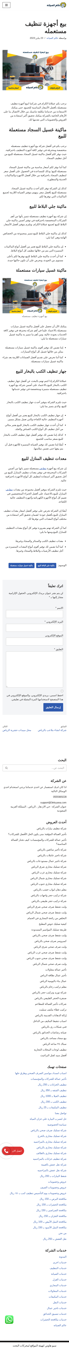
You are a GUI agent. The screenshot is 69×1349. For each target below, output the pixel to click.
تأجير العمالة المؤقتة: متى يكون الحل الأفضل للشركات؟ (37, 834)
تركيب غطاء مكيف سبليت (52, 1009)
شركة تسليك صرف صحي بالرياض (48, 1130)
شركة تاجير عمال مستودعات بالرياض (46, 861)
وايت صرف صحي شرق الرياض (50, 946)
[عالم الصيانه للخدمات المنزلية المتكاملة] (56, 5)
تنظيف (42, 468)
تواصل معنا (60, 1113)
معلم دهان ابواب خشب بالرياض (49, 889)
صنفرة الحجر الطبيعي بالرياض (50, 998)
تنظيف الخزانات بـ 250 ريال (52, 1084)
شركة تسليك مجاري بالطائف (51, 1153)
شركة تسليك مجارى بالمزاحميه (50, 1141)
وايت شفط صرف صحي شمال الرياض (46, 912)
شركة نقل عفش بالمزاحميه (52, 1170)
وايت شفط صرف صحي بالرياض (49, 935)
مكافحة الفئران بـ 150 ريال (52, 1216)
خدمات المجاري (58, 1285)
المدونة (62, 1256)
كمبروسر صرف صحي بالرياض (50, 941)
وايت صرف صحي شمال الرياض (49, 963)
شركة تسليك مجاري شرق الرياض (48, 866)
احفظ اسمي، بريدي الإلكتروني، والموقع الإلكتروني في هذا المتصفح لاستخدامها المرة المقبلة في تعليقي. (35, 697)
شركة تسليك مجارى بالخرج (52, 1136)
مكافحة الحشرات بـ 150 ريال (51, 1204)
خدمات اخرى (59, 1262)
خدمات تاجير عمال (56, 1308)
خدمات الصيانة (58, 1273)
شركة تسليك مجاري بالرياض (51, 1147)
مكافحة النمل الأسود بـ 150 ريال (49, 1227)
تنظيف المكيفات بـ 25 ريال (52, 1107)
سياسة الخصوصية (56, 1124)
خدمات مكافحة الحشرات (53, 1319)
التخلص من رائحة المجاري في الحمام (46, 918)
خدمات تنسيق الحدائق (54, 1313)
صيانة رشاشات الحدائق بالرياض (49, 1032)
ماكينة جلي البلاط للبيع (46, 565)
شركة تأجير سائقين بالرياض (51, 849)
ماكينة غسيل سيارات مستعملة (21, 565)
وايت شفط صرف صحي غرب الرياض (47, 952)
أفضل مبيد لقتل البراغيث (53, 1055)
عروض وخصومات (57, 1181)
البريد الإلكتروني (54, 621)
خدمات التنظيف (58, 1268)
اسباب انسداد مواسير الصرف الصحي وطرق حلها (40, 1073)
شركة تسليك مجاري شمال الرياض (48, 878)
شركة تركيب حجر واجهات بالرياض (48, 895)
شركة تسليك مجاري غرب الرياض (49, 872)
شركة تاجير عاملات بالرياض (52, 855)
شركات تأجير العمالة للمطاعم (50, 1003)
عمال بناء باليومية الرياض (53, 981)
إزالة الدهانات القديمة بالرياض (50, 1015)
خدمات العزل (59, 1279)
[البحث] (6, 767)
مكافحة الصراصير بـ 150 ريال (51, 1210)
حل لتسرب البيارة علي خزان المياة (48, 1118)
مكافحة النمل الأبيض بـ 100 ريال (49, 1221)
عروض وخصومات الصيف (53, 1187)
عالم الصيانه (60, 1325)
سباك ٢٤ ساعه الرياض (54, 1043)
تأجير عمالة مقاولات (55, 969)
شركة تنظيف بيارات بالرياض (51, 828)
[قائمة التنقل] (6, 5)
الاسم (59, 607)
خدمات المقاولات (57, 1291)
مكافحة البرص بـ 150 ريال (53, 1198)
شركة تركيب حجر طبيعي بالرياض (48, 901)
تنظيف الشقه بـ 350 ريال (53, 1090)
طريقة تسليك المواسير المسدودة (48, 929)
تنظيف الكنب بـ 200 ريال (53, 1101)
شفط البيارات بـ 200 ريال (53, 1176)
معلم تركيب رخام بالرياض (53, 986)
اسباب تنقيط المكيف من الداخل (49, 1021)
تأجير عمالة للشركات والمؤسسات (48, 1078)
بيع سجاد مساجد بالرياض (53, 1038)
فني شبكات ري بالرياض (53, 1026)
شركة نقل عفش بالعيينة (53, 1164)
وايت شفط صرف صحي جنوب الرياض (46, 958)
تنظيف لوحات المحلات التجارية (50, 1049)
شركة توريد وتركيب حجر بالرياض (49, 992)
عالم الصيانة (52, 38)
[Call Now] (6, 1151)
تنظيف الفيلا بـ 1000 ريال (53, 1096)
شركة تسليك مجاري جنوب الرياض (48, 883)
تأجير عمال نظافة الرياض (53, 975)
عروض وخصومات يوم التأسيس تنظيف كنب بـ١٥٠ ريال (38, 1193)
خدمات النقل (59, 1302)
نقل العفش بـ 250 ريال (54, 1238)
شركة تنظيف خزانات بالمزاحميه (49, 1158)
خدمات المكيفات (57, 1296)
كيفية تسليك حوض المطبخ (52, 923)
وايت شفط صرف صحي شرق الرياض (46, 906)
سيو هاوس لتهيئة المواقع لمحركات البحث (34, 1345)
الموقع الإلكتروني (54, 635)
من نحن (62, 1233)
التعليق (58, 649)
